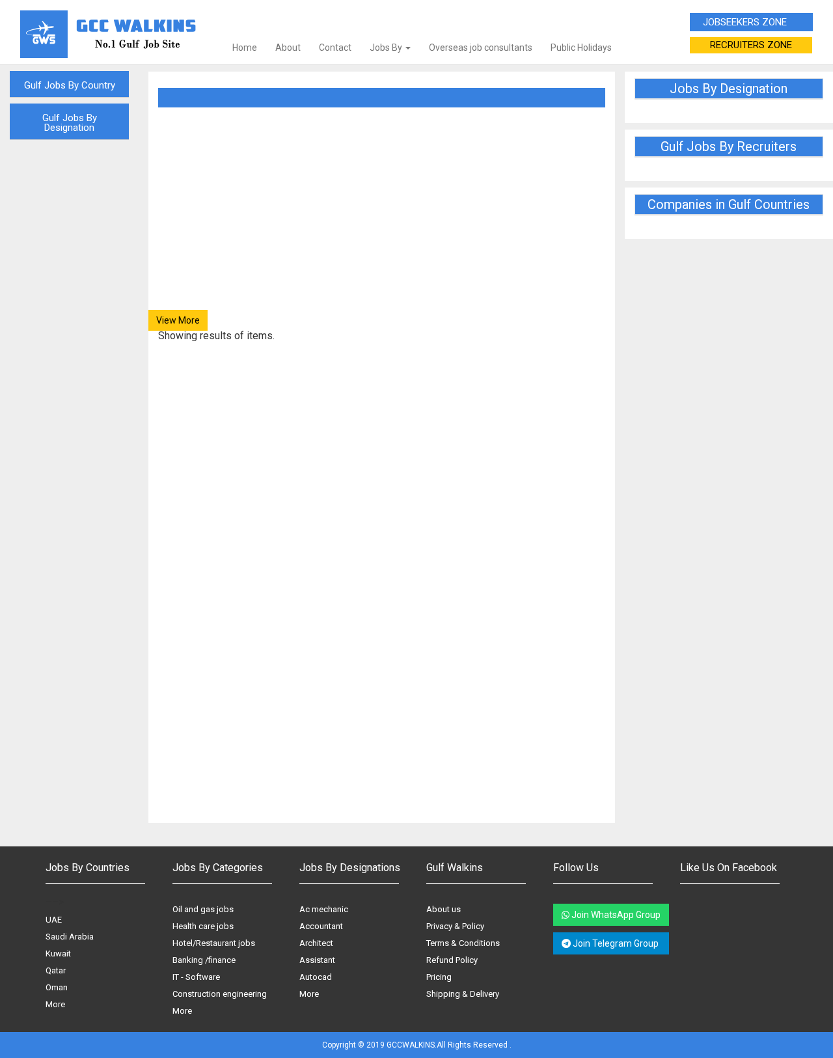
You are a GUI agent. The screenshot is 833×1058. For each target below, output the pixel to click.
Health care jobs (203, 926)
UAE (54, 920)
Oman (57, 987)
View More (178, 320)
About (288, 47)
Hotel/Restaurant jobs (213, 943)
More (55, 1004)
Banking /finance (204, 960)
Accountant (321, 926)
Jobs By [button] (387, 47)
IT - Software (196, 977)
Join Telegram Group (616, 943)
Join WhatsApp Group (615, 915)
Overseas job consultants (480, 47)
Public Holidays (581, 47)
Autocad (315, 977)
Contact (335, 47)
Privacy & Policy (455, 926)
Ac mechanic (323, 909)
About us (443, 909)
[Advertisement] (381, 219)
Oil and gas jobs (203, 909)
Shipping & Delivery (462, 994)
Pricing (439, 977)
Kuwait (58, 953)
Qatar (56, 970)
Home (244, 47)
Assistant (317, 960)
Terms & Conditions (463, 943)
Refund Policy (452, 960)
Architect (316, 943)
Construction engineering (219, 994)
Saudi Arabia (70, 936)
